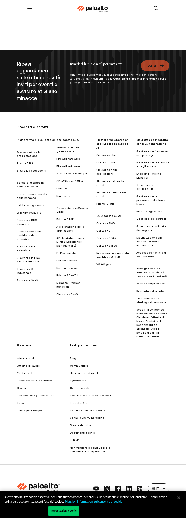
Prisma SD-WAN (67, 275)
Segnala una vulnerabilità (87, 417)
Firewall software (68, 166)
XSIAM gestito (106, 264)
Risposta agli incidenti (152, 291)
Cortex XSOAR (106, 238)
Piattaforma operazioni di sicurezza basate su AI (112, 143)
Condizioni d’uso (125, 78)
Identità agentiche (149, 211)
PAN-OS (62, 188)
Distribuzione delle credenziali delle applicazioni (149, 241)
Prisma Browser (67, 268)
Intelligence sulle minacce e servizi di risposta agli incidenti (151, 272)
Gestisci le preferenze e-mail (90, 395)
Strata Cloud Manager (71, 173)
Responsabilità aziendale (34, 380)
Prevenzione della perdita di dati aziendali (29, 235)
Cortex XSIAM (105, 223)
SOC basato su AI (108, 215)
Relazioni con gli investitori (35, 395)
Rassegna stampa (29, 410)
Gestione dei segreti (151, 218)
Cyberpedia (78, 380)
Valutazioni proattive (151, 283)
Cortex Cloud (105, 162)
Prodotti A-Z (79, 403)
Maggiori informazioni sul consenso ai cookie (93, 501)
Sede (20, 403)
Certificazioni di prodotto (88, 410)
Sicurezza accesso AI (31, 170)
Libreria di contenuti (84, 373)
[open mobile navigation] (30, 8)
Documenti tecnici (82, 432)
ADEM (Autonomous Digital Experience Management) (70, 242)
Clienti (21, 388)
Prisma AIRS (25, 163)
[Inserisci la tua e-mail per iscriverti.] (102, 66)
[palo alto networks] (93, 9)
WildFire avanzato (29, 212)
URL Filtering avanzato (32, 205)
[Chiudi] (179, 498)
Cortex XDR (104, 230)
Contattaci (24, 373)
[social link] (96, 488)
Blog (73, 358)
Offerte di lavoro (28, 365)
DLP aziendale (66, 253)
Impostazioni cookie (64, 510)
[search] (156, 8)
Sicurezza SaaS (27, 280)
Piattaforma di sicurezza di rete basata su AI (48, 140)
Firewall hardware (68, 158)
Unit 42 (75, 440)
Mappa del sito (80, 425)
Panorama (63, 196)
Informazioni (25, 358)
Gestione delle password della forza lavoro (150, 200)
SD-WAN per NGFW (69, 181)
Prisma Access (66, 260)
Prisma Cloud (105, 203)
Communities (79, 365)
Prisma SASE (65, 219)
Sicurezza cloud (107, 155)
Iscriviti (153, 65)
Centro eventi (79, 388)
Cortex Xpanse (106, 245)
